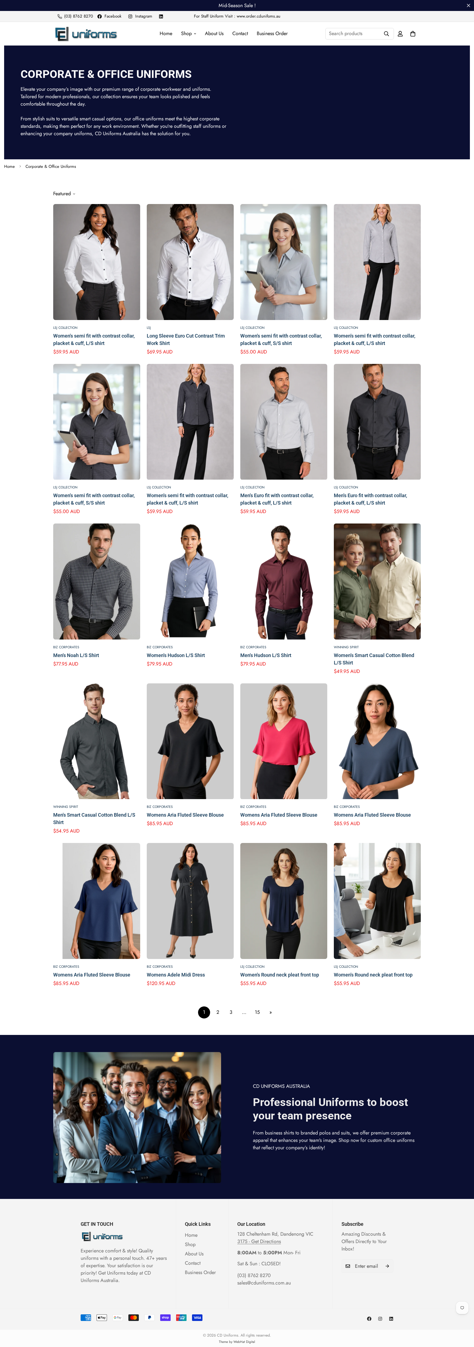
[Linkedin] (161, 16)
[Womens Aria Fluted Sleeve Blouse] (190, 741)
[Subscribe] (387, 1266)
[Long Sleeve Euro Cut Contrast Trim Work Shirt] (190, 262)
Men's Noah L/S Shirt (76, 655)
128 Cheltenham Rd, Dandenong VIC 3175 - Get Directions (275, 1237)
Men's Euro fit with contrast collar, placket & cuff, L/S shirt (277, 499)
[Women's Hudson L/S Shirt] (190, 581)
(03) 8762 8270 (254, 1275)
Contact (240, 33)
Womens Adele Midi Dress (176, 975)
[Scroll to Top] (463, 1317)
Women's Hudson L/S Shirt (176, 655)
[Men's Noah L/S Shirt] (96, 581)
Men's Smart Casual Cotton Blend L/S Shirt (94, 818)
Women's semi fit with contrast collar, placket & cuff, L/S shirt (94, 339)
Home (166, 33)
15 (257, 1012)
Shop (186, 33)
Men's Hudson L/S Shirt (265, 655)
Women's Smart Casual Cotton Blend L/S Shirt (374, 659)
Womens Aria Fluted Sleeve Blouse (185, 815)
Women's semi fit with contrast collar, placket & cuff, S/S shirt (281, 339)
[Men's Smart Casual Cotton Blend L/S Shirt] (96, 741)
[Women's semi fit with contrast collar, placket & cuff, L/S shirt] (96, 262)
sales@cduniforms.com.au (264, 1282)
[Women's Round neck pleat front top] (283, 901)
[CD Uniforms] (85, 34)
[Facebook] (369, 1319)
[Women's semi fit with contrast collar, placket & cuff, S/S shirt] (283, 262)
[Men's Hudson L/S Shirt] (283, 581)
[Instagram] (380, 1319)
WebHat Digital (244, 1341)
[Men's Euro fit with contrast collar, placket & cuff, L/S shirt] (283, 422)
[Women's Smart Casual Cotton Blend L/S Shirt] (377, 581)
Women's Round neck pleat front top (279, 975)
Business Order (272, 33)
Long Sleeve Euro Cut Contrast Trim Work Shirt (186, 339)
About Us (214, 33)
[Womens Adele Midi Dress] (190, 901)
